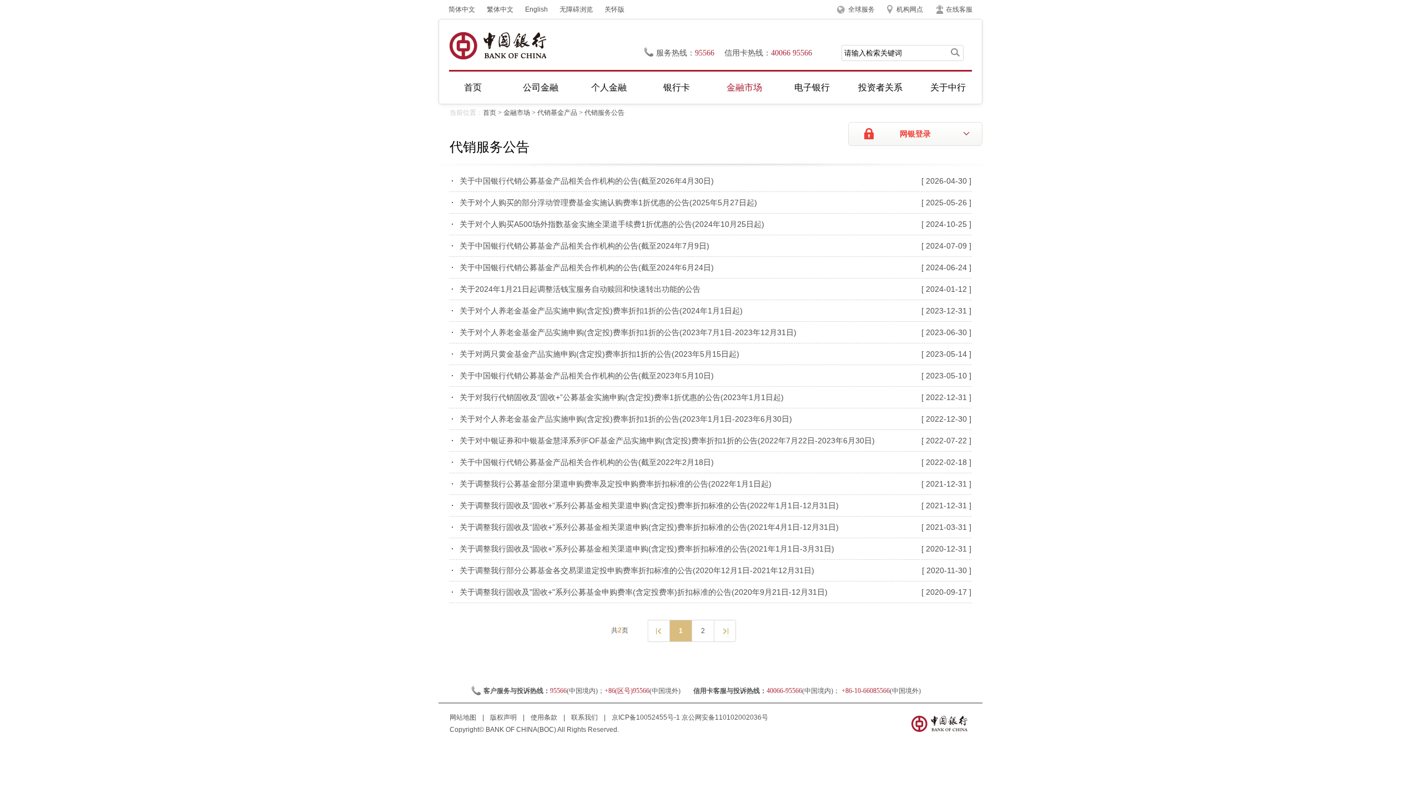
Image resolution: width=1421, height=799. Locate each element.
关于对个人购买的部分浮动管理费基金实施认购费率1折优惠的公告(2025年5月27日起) (608, 202)
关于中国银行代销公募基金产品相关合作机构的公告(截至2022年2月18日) (587, 462)
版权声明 (504, 717)
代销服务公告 (604, 113)
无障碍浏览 (576, 9)
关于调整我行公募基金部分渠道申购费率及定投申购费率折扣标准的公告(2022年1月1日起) (616, 483)
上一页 (658, 630)
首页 (473, 87)
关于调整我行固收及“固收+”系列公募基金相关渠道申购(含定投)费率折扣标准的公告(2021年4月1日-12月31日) (649, 527)
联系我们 (585, 717)
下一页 (724, 630)
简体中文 (462, 9)
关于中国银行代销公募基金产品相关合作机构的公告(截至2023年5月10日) (587, 375)
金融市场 (744, 87)
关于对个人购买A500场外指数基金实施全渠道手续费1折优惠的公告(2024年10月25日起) (612, 224)
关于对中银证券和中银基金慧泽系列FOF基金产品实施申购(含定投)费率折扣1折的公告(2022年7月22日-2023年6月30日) (667, 440)
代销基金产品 (557, 113)
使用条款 (545, 717)
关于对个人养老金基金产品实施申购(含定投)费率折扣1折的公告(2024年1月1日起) (601, 310)
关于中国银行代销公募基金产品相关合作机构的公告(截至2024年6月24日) (587, 267)
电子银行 (812, 87)
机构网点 (909, 9)
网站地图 (464, 717)
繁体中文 (500, 9)
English (536, 9)
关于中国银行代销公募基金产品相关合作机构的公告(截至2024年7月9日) (584, 245)
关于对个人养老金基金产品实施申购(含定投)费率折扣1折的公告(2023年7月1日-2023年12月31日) (628, 332)
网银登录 (915, 134)
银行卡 (676, 87)
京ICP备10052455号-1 (646, 717)
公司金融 (540, 87)
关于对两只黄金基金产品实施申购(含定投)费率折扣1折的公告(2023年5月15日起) (599, 354)
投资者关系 (880, 87)
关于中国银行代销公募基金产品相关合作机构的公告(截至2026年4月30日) (587, 180)
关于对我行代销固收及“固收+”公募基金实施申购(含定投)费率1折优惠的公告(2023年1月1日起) (622, 397)
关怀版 (614, 9)
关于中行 (948, 87)
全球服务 (861, 9)
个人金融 (609, 87)
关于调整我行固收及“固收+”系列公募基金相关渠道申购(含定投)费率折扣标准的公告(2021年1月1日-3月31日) (647, 548)
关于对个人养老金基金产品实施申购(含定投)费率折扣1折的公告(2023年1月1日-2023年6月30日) (626, 418)
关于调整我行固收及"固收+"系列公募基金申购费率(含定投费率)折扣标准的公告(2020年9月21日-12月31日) (644, 592)
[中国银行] (497, 45)
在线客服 (959, 9)
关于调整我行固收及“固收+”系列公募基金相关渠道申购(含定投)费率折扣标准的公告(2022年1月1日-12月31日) (649, 505)
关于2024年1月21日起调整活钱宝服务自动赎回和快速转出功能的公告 (580, 289)
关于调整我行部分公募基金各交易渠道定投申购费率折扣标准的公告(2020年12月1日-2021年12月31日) (637, 570)
